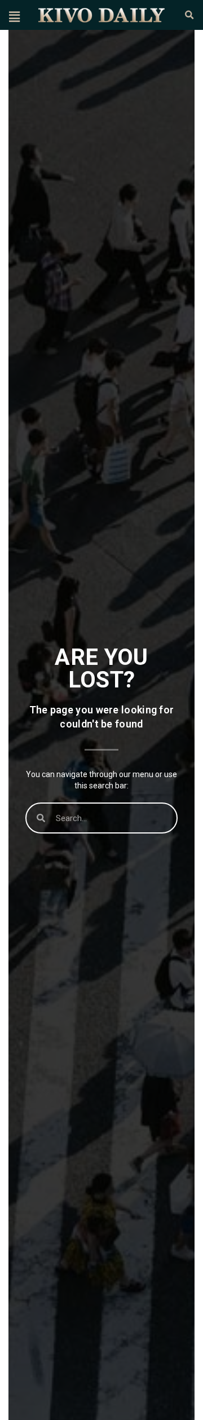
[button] (14, 16)
